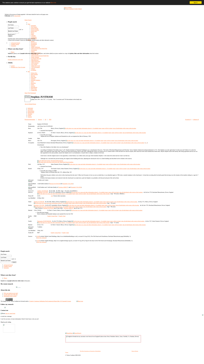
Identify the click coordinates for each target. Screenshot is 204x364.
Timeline (30, 114)
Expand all (188, 119)
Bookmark (33, 93)
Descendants (31, 111)
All (45, 119)
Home (71, 333)
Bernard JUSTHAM (55, 183)
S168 (38, 236)
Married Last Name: (13, 31)
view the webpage (41, 237)
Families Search (15, 44)
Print (29, 93)
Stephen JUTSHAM (39, 201)
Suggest (30, 116)
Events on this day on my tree (15, 59)
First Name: (11, 25)
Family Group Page (52, 216)
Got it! (195, 3)
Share (26, 93)
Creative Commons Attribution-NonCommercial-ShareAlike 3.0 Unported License (50, 301)
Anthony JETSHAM (42, 191)
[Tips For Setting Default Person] (36, 104)
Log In (13, 65)
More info (53, 3)
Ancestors (30, 109)
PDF (50, 119)
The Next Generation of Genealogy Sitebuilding (90, 351)
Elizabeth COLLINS (67, 183)
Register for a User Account (18, 67)
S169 (38, 240)
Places (12, 52)
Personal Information (30, 119)
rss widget (19, 287)
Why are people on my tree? (11, 293)
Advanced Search (15, 43)
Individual (30, 108)
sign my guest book (10, 313)
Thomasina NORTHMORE (44, 221)
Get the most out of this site (11, 294)
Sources (40, 119)
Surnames (13, 45)
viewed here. (17, 16)
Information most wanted (10, 296)
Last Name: (11, 28)
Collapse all (196, 119)
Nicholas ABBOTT (63, 187)
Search (79, 333)
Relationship (31, 112)
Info (29, 71)
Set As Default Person (30, 104)
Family (29, 115)
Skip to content (67, 7)
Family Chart (62, 216)
